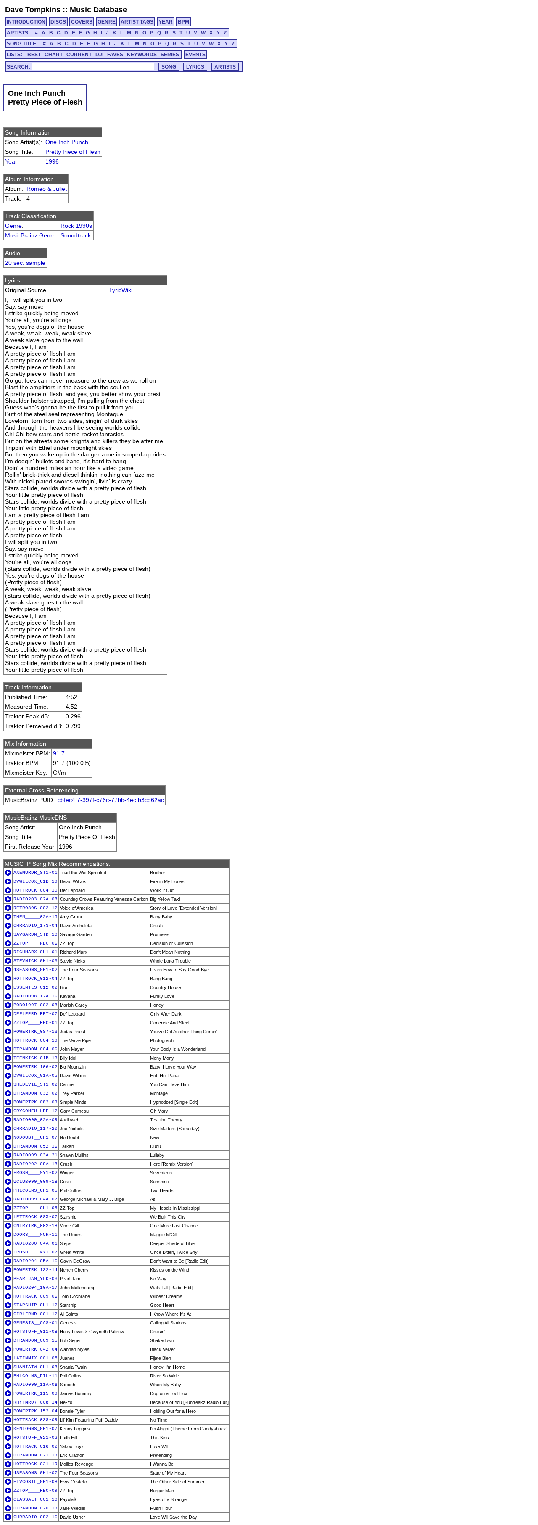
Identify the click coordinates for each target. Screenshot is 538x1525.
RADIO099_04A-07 (35, 1199)
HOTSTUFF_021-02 (35, 1437)
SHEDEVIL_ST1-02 (35, 1084)
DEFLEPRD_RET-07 (35, 1013)
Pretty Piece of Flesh (72, 151)
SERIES (170, 55)
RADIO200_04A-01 (35, 1243)
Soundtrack (76, 235)
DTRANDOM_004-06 (35, 1049)
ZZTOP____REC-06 (35, 943)
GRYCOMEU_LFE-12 (35, 1110)
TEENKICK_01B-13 (35, 1058)
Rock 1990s (76, 225)
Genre (13, 225)
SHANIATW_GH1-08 (35, 1366)
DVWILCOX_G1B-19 (35, 881)
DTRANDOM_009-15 (35, 1340)
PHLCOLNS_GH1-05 (35, 1190)
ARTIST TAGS (137, 22)
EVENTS (195, 55)
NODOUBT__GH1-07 (35, 1137)
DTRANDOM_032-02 (35, 1093)
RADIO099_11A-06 (35, 1384)
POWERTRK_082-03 (35, 1102)
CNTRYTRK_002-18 (35, 1225)
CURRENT (79, 55)
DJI (99, 55)
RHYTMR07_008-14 (35, 1402)
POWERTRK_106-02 (35, 1066)
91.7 (59, 753)
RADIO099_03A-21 (35, 1155)
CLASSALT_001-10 (35, 1499)
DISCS (58, 22)
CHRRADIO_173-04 (35, 925)
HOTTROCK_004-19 (35, 1040)
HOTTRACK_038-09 (35, 1419)
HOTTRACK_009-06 (35, 1296)
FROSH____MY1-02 (35, 1172)
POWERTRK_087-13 (35, 1031)
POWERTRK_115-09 (35, 1393)
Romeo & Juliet (46, 188)
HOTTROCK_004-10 (35, 890)
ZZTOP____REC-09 (35, 1490)
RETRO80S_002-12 (35, 907)
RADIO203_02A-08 (35, 899)
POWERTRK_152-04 (35, 1411)
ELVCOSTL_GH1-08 (35, 1481)
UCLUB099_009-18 (35, 1181)
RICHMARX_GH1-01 (35, 952)
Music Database (98, 9)
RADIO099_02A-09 (35, 1119)
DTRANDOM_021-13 (35, 1455)
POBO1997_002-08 (35, 1005)
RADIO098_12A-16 (35, 996)
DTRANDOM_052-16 (35, 1146)
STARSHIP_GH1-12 (35, 1305)
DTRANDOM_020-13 (35, 1508)
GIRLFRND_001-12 (35, 1314)
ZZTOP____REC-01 (35, 1022)
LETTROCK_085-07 (35, 1216)
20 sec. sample (25, 262)
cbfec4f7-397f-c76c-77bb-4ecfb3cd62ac (111, 800)
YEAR (165, 22)
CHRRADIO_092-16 (35, 1517)
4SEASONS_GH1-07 (35, 1472)
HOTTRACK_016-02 (35, 1446)
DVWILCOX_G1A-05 (35, 1075)
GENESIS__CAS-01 (35, 1322)
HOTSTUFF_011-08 (35, 1331)
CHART (54, 55)
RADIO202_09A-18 (35, 1163)
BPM (183, 22)
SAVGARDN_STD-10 (35, 934)
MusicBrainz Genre (30, 235)
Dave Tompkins (33, 9)
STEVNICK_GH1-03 (35, 960)
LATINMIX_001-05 (35, 1358)
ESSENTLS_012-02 (35, 987)
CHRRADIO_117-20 (35, 1128)
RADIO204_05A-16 (35, 1261)
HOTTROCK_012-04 (35, 978)
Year (11, 161)
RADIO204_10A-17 (35, 1287)
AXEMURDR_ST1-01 (35, 872)
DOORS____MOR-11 (35, 1234)
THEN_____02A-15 (35, 916)
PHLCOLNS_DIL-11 (35, 1375)
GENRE (107, 22)
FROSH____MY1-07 (35, 1252)
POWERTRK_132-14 (35, 1269)
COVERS (81, 22)
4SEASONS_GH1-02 (35, 969)
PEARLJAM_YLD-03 (35, 1278)
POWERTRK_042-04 (35, 1349)
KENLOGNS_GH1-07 (35, 1428)
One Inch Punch (66, 142)
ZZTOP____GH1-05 (35, 1208)
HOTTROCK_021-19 (35, 1464)
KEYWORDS (142, 55)
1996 (52, 161)
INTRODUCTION (26, 22)
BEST (34, 55)
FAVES (115, 55)
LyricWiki (120, 290)
